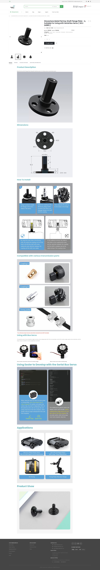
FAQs (31, 549)
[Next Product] (90, 21)
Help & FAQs (11, 544)
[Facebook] (86, 1)
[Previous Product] (88, 21)
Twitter (47, 48)
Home (9, 16)
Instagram (75, 543)
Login (10, 555)
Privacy (10, 553)
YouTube (78, 543)
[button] (41, 52)
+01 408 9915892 (56, 562)
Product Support (12, 551)
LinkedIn (49, 48)
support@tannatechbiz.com (58, 548)
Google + (51, 48)
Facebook (45, 48)
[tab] (10, 63)
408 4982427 (63, 562)
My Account (32, 544)
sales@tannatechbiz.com (58, 546)
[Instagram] (90, 1)
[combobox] (43, 6)
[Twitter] (88, 1)
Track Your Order (33, 547)
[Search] (61, 6)
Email (53, 48)
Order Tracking (12, 547)
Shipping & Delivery (12, 549)
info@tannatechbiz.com (57, 544)
